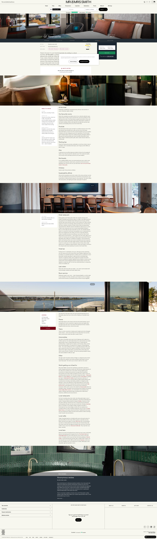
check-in (102, 46)
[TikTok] (154, 527)
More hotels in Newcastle (53, 48)
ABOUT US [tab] (111, 505)
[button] (144, 2)
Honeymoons (68, 5)
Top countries (5, 505)
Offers (59, 5)
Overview (46, 40)
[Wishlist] (147, 2)
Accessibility (51, 537)
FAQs (30, 537)
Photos (60, 40)
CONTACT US (150, 505)
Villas (53, 5)
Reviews (85, 40)
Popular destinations (6, 512)
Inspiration (77, 5)
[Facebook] (148, 527)
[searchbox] (65, 9)
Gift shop (110, 5)
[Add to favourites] (41, 36)
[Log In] (153, 2)
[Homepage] (78, 1)
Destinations (86, 5)
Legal (27, 537)
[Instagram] (145, 527)
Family (94, 5)
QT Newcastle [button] (55, 9)
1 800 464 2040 (110, 56)
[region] (79, 59)
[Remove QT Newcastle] (59, 9)
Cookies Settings (73, 61)
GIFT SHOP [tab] (136, 505)
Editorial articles (5, 515)
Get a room (110, 40)
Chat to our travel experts (151, 536)
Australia (53, 34)
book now (107, 52)
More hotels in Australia (64, 48)
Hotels (46, 5)
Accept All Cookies (84, 61)
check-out (110, 46)
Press (33, 537)
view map (48, 328)
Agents (37, 537)
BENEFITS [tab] (124, 505)
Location (72, 40)
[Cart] (149, 2)
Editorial (102, 5)
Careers (41, 537)
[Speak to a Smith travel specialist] (144, 2)
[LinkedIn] (151, 527)
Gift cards (45, 537)
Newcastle (47, 34)
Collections (4, 508)
